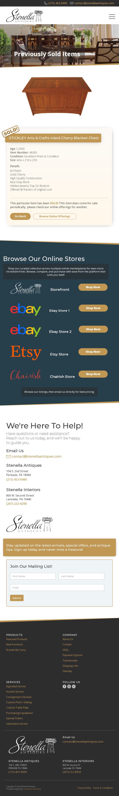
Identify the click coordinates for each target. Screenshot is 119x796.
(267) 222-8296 (16, 503)
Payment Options (73, 655)
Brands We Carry (16, 650)
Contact (67, 644)
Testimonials (70, 660)
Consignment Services (19, 697)
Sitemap (67, 671)
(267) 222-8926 (72, 772)
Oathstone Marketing (32, 789)
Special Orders (14, 718)
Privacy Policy (84, 787)
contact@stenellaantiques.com (94, 3)
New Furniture (14, 644)
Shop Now (93, 287)
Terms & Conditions (103, 787)
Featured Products (16, 639)
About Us (68, 639)
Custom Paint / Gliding (19, 702)
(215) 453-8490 (57, 3)
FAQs (65, 650)
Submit (16, 598)
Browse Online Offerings (54, 216)
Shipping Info (70, 666)
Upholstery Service (17, 723)
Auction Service (15, 691)
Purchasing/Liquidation (19, 713)
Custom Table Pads (17, 707)
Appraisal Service (16, 686)
